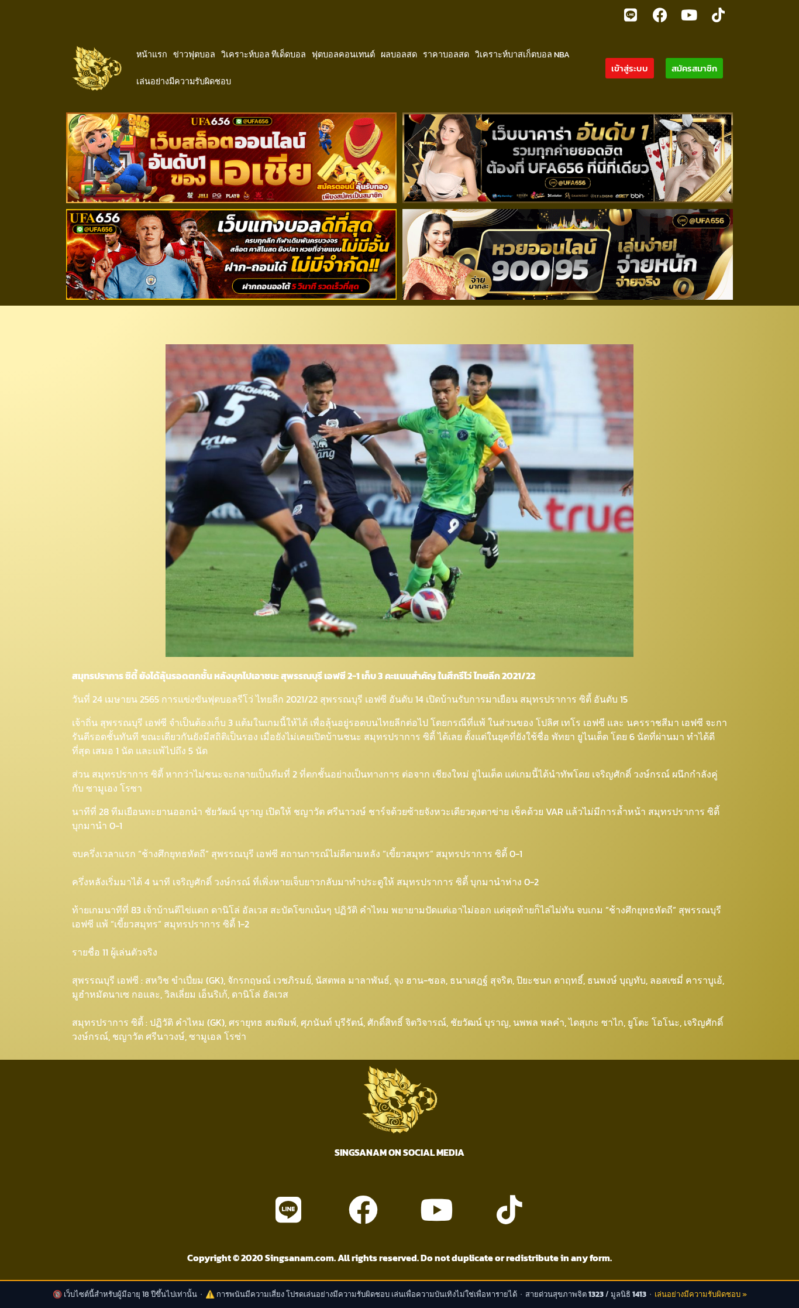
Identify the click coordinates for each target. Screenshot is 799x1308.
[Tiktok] (718, 14)
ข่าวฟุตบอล (194, 54)
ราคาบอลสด (446, 54)
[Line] (630, 14)
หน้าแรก (151, 54)
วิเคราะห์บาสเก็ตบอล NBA (522, 54)
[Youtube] (689, 14)
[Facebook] (659, 14)
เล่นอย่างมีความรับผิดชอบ (183, 81)
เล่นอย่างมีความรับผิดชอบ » (701, 1294)
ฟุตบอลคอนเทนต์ (343, 54)
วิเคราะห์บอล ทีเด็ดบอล (263, 54)
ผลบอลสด (399, 54)
